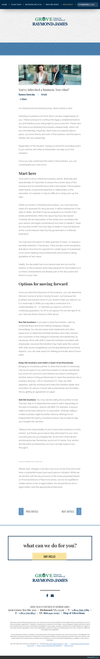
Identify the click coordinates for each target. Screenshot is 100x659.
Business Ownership (27, 94)
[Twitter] (22, 106)
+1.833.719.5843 (26, 613)
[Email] (22, 115)
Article (44, 94)
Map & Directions (74, 613)
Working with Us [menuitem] (33, 4)
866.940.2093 (52, 613)
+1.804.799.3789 (80, 610)
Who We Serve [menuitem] (52, 4)
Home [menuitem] (4, 4)
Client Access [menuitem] (87, 5)
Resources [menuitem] (68, 4)
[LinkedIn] (22, 111)
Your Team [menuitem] (16, 4)
